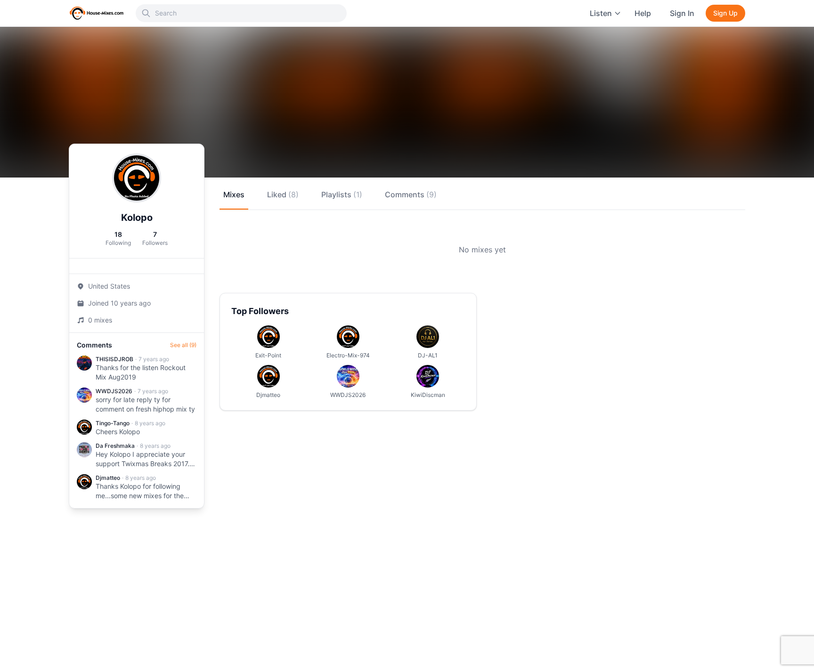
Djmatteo (108, 477)
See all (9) (183, 344)
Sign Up (725, 13)
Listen (601, 13)
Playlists (341, 194)
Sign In (682, 13)
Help (643, 13)
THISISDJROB (114, 359)
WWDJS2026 (114, 391)
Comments (411, 194)
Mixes (233, 194)
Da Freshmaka (115, 445)
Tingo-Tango (113, 423)
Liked (283, 194)
